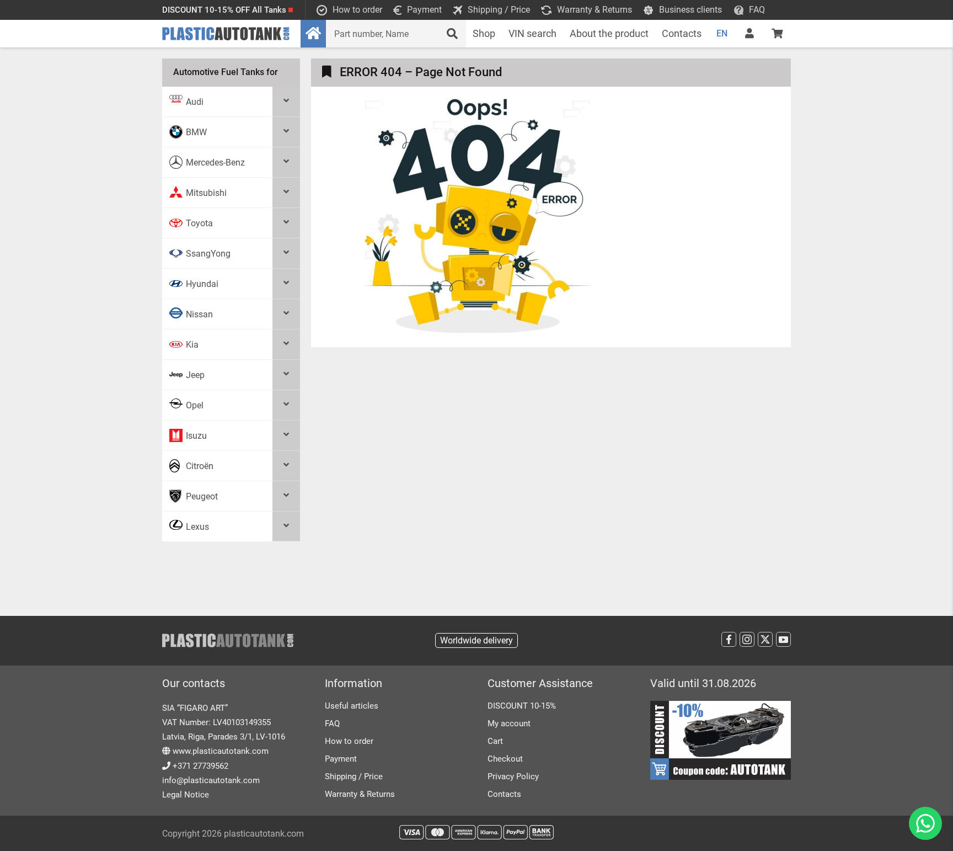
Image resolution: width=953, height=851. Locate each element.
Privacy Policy (513, 776)
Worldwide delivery (476, 640)
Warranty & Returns (360, 794)
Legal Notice (185, 795)
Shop (484, 33)
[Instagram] (747, 639)
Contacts (682, 33)
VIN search (532, 33)
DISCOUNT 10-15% (522, 706)
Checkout (505, 759)
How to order (349, 741)
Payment (341, 759)
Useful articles (351, 706)
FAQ (332, 723)
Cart (495, 741)
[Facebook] (729, 639)
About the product (609, 33)
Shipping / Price (354, 776)
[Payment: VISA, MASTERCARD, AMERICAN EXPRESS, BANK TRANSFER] (476, 832)
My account (509, 723)
